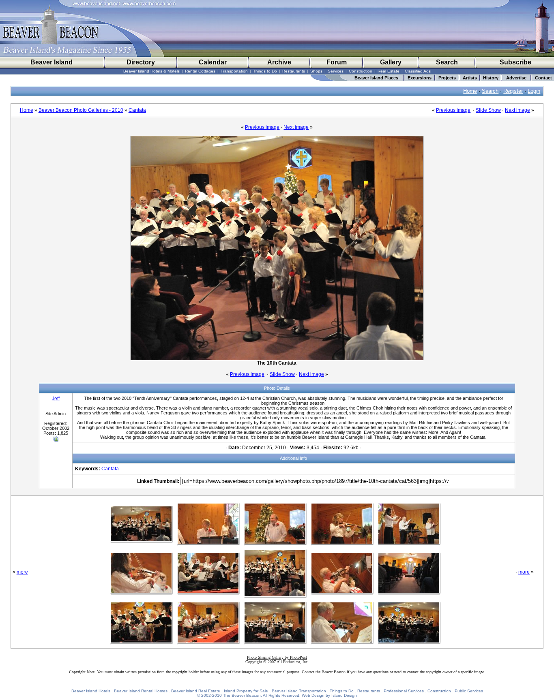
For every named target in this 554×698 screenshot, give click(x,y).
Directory (141, 62)
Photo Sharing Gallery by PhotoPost (277, 657)
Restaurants (293, 71)
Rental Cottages (200, 71)
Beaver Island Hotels (90, 691)
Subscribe (515, 62)
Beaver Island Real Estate (195, 691)
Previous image (453, 110)
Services (336, 71)
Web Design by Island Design (329, 695)
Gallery (391, 62)
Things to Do (265, 71)
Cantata (137, 110)
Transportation (234, 71)
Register (513, 91)
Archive (279, 62)
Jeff (56, 398)
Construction (360, 71)
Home (470, 91)
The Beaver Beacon (242, 695)
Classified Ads (418, 71)
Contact (543, 77)
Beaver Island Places (376, 77)
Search (447, 62)
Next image (517, 110)
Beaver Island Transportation (299, 691)
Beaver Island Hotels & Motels (151, 71)
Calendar (213, 62)
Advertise (516, 77)
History (490, 77)
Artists (470, 77)
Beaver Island (51, 62)
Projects (447, 77)
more (22, 572)
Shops (316, 71)
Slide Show (488, 110)
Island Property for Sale (246, 691)
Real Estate (388, 71)
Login (534, 91)
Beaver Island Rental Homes (140, 691)
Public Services (469, 691)
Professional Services (404, 691)
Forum (336, 62)
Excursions (420, 77)
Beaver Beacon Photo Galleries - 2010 (81, 110)
